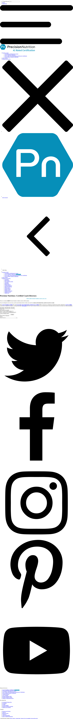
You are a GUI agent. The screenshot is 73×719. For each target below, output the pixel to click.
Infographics (7, 283)
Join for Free (4, 3)
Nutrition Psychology (8, 290)
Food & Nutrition (8, 288)
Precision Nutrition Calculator (7, 706)
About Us (4, 712)
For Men (3, 704)
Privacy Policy (12, 718)
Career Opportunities (6, 715)
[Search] (16, 317)
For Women (4, 703)
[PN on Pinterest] (36, 613)
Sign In (3, 2)
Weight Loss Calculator (6, 707)
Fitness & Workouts (8, 286)
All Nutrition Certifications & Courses (11, 53)
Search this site (6, 1)
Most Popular (7, 280)
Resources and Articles (6, 59)
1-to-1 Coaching (5, 695)
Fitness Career (7, 287)
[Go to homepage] (17, 50)
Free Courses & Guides (9, 281)
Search (12, 314)
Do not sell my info (34, 718)
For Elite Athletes (5, 705)
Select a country (3, 311)
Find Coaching (5, 58)
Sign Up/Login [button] (5, 197)
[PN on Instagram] (36, 539)
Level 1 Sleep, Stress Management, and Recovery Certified (27, 304)
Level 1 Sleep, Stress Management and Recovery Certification (16, 55)
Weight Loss (7, 292)
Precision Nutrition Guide (7, 696)
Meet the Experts (5, 713)
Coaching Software (5, 694)
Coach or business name (4, 313)
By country (2, 307)
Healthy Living (7, 289)
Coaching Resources (8, 285)
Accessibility (28, 718)
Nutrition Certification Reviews (8, 698)
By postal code (7, 307)
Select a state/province (4, 312)
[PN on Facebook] (36, 465)
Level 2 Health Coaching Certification (11, 276)
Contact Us (4, 714)
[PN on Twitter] (36, 391)
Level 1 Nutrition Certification (10, 54)
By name (12, 307)
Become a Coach (5, 52)
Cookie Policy (18, 718)
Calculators (7, 282)
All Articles (7, 279)
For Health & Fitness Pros (7, 702)
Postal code (2, 309)
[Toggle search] (2, 1)
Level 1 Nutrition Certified (7, 304)
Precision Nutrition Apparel (7, 697)
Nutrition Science (8, 291)
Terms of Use (23, 718)
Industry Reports (8, 284)
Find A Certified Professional (7, 716)
